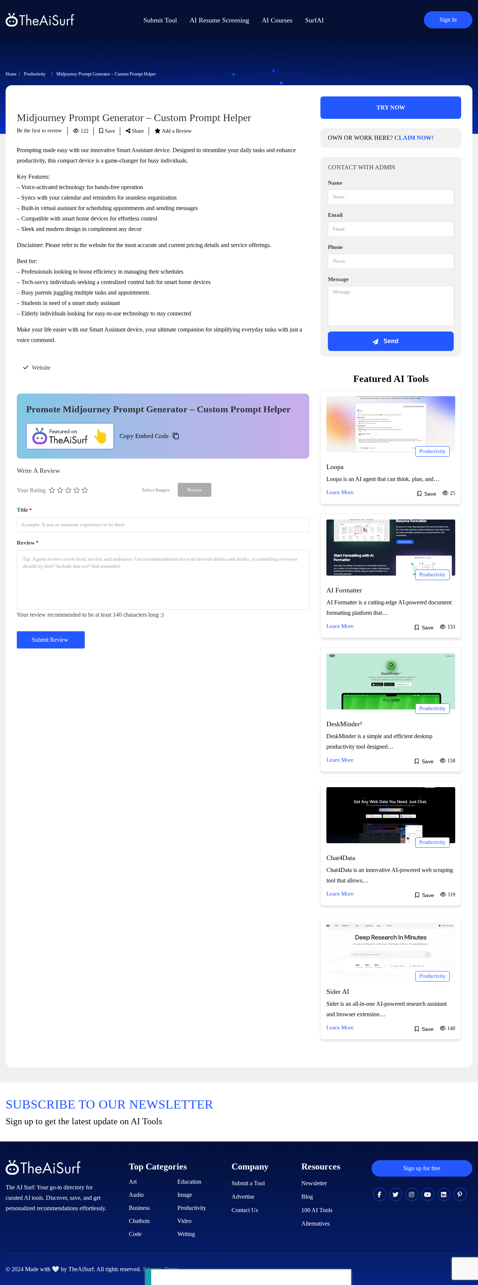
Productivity (35, 74)
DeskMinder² (344, 724)
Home (11, 74)
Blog (307, 1196)
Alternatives (315, 1223)
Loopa (335, 467)
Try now (390, 107)
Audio (136, 1195)
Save (109, 131)
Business (139, 1208)
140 (450, 1028)
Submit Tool (160, 20)
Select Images (156, 490)
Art (133, 1181)
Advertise (243, 1196)
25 (451, 493)
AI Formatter (344, 590)
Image (184, 1195)
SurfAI (314, 20)
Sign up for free (421, 1168)
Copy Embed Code (144, 436)
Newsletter (314, 1183)
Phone (335, 247)
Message (338, 279)
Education (189, 1181)
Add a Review (176, 131)
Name (335, 183)
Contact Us (245, 1210)
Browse (194, 490)
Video (184, 1221)
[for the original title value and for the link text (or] (379, 1195)
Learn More (340, 492)
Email (335, 215)
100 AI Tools (316, 1210)
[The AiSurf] (70, 436)
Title (24, 510)
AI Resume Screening (219, 20)
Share (137, 131)
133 (450, 627)
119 (450, 894)
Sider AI (337, 991)
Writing (186, 1234)
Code (135, 1234)
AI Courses (277, 20)
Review (27, 543)
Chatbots (139, 1221)
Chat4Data (340, 858)
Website (41, 367)
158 (450, 761)
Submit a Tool (248, 1183)
